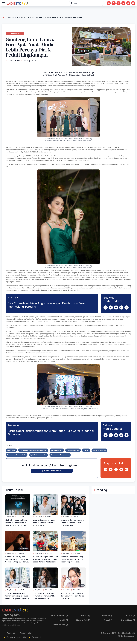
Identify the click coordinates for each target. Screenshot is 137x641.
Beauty (81, 549)
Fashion (25, 512)
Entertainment (79, 512)
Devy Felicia (10, 517)
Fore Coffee (11, 450)
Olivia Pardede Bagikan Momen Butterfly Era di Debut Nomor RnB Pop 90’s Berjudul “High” (17, 559)
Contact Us (37, 637)
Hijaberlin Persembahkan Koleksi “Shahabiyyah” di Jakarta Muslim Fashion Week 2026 (16, 523)
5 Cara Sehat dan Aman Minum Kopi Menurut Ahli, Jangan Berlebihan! (44, 596)
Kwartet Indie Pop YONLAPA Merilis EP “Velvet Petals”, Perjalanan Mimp (72, 523)
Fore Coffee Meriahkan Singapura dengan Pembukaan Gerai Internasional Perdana (47, 305)
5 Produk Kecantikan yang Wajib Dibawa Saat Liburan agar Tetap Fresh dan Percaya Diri (72, 559)
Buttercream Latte (99, 450)
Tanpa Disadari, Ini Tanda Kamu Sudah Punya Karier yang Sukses (44, 523)
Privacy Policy (26, 633)
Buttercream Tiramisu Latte (16, 455)
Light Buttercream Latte (38, 455)
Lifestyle (11, 17)
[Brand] (17, 3)
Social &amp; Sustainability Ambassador (33, 450)
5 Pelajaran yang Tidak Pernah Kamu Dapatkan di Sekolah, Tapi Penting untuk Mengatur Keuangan (17, 596)
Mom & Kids (82, 620)
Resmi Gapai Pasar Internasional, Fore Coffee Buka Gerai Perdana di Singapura (51, 432)
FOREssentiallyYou (73, 450)
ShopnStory (126, 620)
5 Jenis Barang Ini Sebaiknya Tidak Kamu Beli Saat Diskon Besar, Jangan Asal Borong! (45, 559)
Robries (86, 450)
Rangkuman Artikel (53, 470)
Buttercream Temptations (60, 455)
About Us (11, 633)
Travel (107, 620)
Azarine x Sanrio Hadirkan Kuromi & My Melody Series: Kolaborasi (72, 596)
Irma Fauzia (14, 60)
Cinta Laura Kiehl (56, 450)
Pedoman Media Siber (17, 637)
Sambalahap (59, 624)
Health (62, 620)
